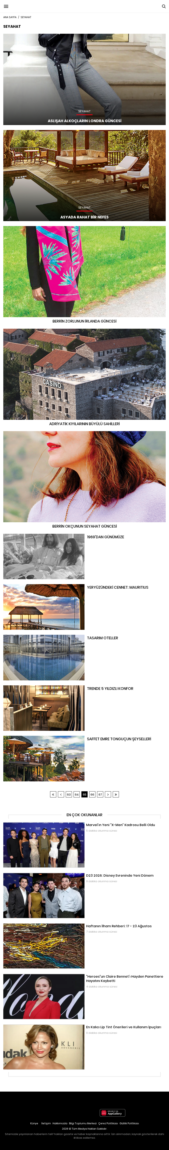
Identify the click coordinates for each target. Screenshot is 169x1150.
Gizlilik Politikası (129, 1123)
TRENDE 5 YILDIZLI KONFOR (20, 687)
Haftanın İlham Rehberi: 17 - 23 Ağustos (31, 925)
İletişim (46, 1123)
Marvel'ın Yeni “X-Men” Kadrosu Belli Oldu (32, 824)
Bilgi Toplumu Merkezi (83, 1123)
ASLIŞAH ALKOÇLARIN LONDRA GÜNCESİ (29, 36)
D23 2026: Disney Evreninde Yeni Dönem (31, 875)
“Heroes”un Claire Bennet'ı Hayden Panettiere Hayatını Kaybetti (48, 976)
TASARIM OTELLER (15, 637)
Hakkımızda (60, 1123)
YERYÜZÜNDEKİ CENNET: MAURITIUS (26, 586)
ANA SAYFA (9, 17)
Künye (34, 1123)
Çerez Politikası (108, 1123)
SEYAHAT (26, 17)
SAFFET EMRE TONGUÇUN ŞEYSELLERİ (27, 738)
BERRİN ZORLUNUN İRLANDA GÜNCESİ (85, 228)
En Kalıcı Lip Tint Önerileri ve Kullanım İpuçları (34, 1026)
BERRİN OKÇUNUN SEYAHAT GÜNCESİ (84, 433)
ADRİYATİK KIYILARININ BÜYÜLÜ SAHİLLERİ (84, 331)
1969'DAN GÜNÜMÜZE (17, 536)
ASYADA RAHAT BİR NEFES (20, 132)
